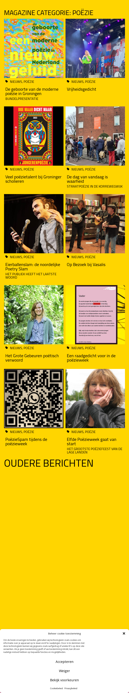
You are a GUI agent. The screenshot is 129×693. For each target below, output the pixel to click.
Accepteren (65, 661)
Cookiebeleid (56, 688)
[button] (124, 633)
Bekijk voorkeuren (64, 680)
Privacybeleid (70, 688)
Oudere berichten (49, 463)
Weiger (64, 671)
